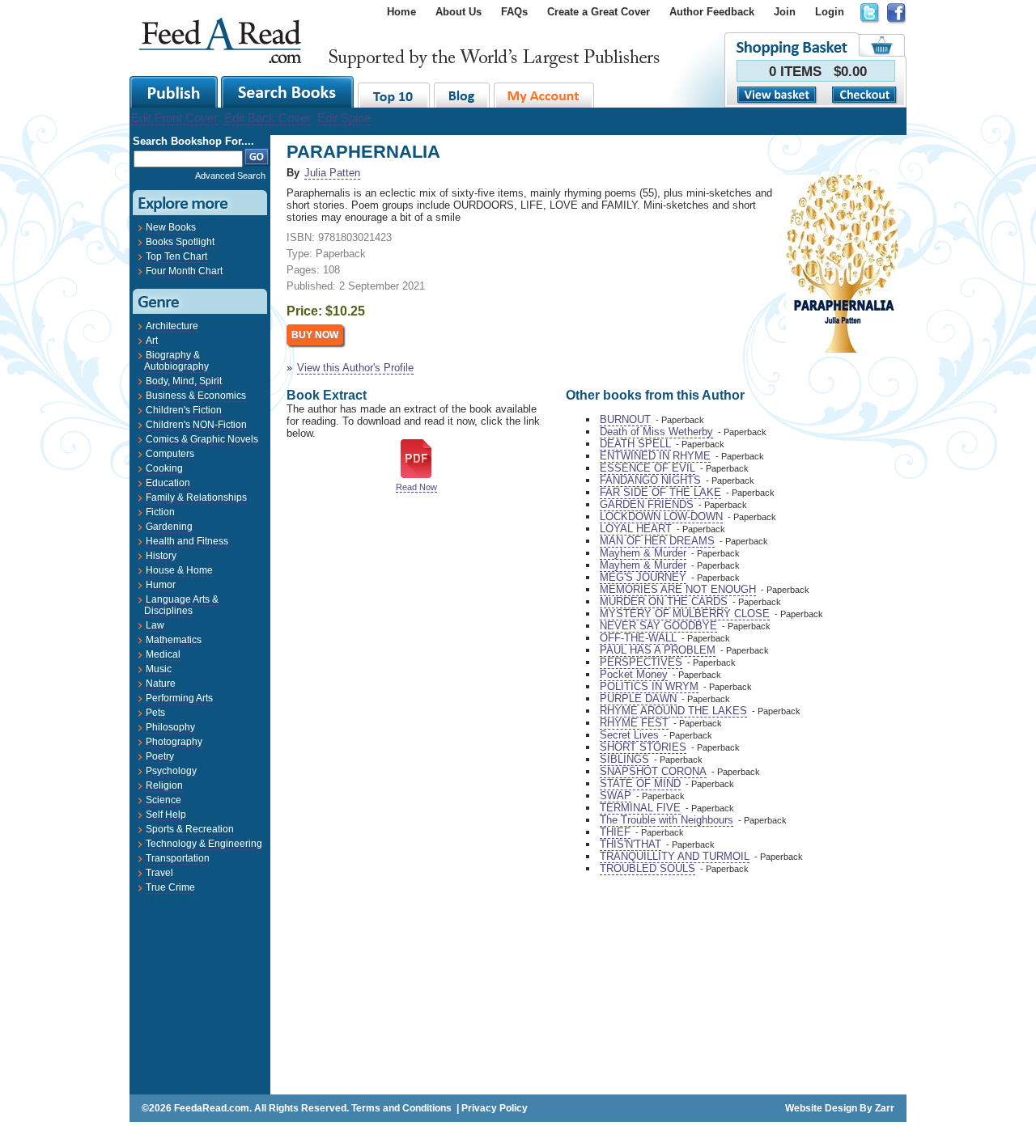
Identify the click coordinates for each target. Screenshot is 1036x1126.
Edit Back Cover (267, 118)
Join (785, 12)
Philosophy (170, 727)
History (161, 555)
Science (163, 800)
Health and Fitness (187, 541)
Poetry (160, 756)
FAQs (514, 12)
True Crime (170, 887)
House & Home (179, 570)
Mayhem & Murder (643, 553)
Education (168, 483)
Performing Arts (179, 698)
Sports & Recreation (190, 829)
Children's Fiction (184, 410)
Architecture (172, 326)
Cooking (164, 468)
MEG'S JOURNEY (643, 577)
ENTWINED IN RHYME (655, 456)
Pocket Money (634, 674)
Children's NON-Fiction (196, 424)
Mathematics (174, 640)
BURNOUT (625, 419)
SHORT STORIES (643, 747)
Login (829, 12)
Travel (159, 872)
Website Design (821, 1108)
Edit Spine (344, 118)
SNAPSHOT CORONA (653, 771)
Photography (174, 741)
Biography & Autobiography (176, 360)
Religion (164, 785)
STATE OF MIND (640, 783)
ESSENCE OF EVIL (647, 468)
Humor (161, 585)
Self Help (166, 814)
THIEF (615, 832)
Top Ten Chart (176, 256)
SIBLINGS (624, 759)
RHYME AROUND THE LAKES (673, 711)
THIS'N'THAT (630, 844)
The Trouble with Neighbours (666, 820)
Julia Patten (332, 173)
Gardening (169, 526)
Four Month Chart (184, 271)
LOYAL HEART (636, 529)
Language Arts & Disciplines (181, 605)
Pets (155, 712)
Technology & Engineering (204, 843)
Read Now (416, 487)
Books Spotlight (180, 242)
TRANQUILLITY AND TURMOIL (674, 856)
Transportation (178, 858)
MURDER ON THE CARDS (664, 601)
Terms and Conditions (401, 1108)
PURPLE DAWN (638, 698)
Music (159, 669)
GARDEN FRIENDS (647, 504)
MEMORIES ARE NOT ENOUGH (678, 589)
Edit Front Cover (174, 118)
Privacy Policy (494, 1108)
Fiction (160, 512)
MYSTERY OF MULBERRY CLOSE (685, 613)
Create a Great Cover (598, 12)
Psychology (171, 771)
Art (152, 340)
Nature (161, 683)
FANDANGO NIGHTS (650, 480)
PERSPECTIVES (641, 662)
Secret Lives (629, 735)
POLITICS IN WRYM (649, 686)
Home (401, 12)
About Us (458, 12)
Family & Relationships (196, 497)
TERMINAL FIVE (640, 808)
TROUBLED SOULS (647, 868)
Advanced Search (230, 175)
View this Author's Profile (355, 368)
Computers (170, 453)
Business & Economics (196, 395)
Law (155, 625)
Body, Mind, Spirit (184, 381)
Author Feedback (711, 12)
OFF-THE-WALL (638, 638)
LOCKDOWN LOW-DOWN (661, 516)
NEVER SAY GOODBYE (658, 626)
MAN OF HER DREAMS (657, 541)
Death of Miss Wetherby (656, 431)
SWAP (615, 795)
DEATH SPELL (635, 444)
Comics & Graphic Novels (202, 439)
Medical (163, 654)
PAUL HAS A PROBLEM (657, 650)
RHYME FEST (634, 723)
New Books (171, 227)
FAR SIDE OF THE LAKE (660, 492)
